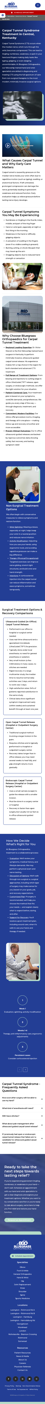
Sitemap (18, 1386)
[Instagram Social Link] (36, 1379)
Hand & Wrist (22, 1278)
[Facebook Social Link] (8, 1379)
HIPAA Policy (33, 1389)
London (22, 1331)
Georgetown (22, 1324)
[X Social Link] (15, 1379)
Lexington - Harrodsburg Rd (22, 1320)
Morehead (22, 1327)
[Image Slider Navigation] (20, 1070)
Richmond (22, 1338)
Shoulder (22, 1291)
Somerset (22, 1341)
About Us (22, 1360)
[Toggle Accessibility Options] (2, 15)
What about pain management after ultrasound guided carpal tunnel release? (20, 1125)
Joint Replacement (22, 1285)
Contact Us (22, 1370)
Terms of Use (11, 1389)
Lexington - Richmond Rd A (22, 1310)
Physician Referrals (22, 1367)
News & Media (22, 1356)
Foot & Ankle (22, 1271)
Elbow (22, 1267)
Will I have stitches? (10, 1116)
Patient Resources (22, 1353)
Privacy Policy (9, 1386)
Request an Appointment (19, 1220)
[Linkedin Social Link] (22, 1379)
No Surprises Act (22, 1389)
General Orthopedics (22, 1274)
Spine (22, 1295)
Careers (22, 1363)
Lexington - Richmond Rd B (22, 1313)
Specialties (11, 16)
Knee (22, 1288)
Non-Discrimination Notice (31, 1386)
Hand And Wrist (21, 16)
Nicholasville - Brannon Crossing (22, 1334)
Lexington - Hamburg (22, 1317)
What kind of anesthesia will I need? (18, 1108)
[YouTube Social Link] (29, 1379)
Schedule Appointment (23, 12)
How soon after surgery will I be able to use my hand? (19, 1099)
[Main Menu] (38, 5)
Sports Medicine (22, 1298)
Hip (22, 1281)
